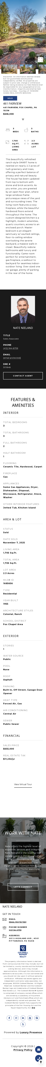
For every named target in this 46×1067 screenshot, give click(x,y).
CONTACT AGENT (23, 376)
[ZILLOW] (29, 1018)
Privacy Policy (23, 1050)
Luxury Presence (31, 1032)
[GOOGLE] (36, 1018)
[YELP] (23, 1024)
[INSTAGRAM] (16, 1018)
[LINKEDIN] (23, 1018)
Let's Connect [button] (23, 887)
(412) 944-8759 (10, 348)
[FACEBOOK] (9, 1018)
